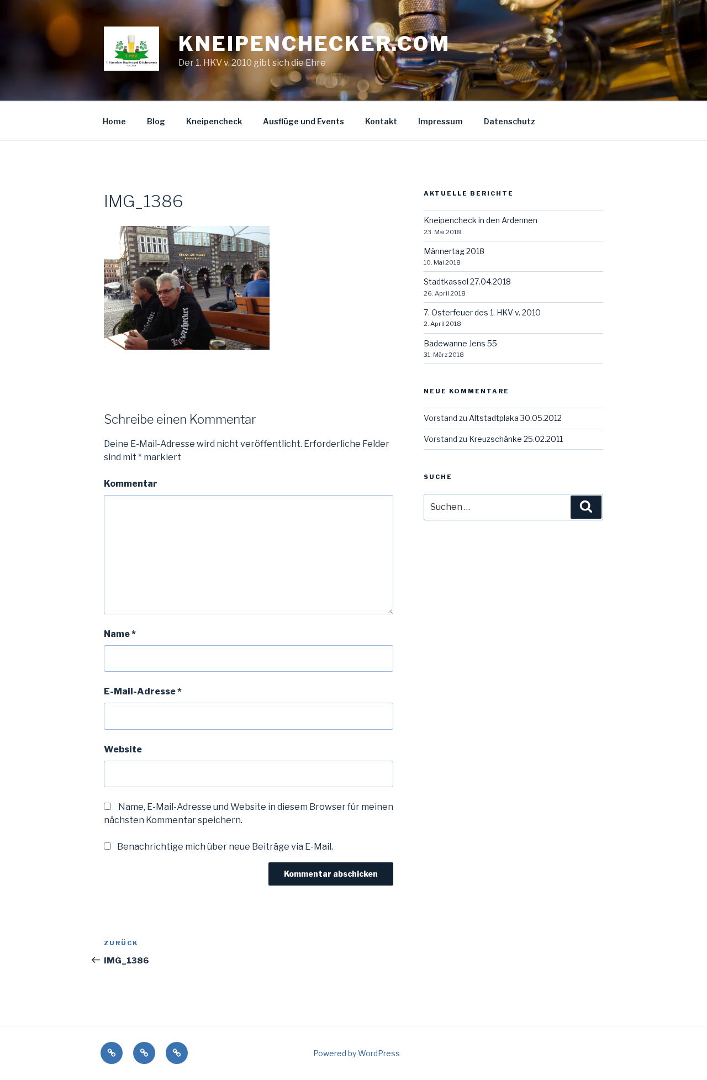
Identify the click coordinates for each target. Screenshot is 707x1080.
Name (120, 634)
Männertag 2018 (454, 251)
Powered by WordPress (356, 1053)
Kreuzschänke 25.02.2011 (516, 439)
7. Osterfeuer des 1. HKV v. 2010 (482, 312)
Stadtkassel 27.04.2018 (467, 281)
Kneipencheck (214, 121)
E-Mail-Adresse (143, 691)
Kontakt (381, 121)
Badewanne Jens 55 (460, 343)
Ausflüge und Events (303, 121)
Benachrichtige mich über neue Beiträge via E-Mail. (225, 846)
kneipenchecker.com (314, 43)
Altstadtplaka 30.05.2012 (515, 418)
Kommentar (130, 483)
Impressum (440, 121)
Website (123, 749)
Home (114, 121)
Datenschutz (509, 121)
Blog (156, 121)
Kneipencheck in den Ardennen (480, 220)
